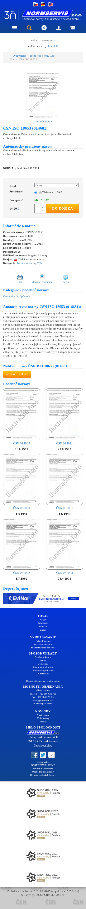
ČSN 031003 (64, 572)
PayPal (43, 660)
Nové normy (43, 715)
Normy (43, 619)
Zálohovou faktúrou (43, 667)
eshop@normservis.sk (43, 700)
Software (43, 626)
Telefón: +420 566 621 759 (43, 693)
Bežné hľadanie (43, 641)
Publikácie (43, 623)
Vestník (43, 721)
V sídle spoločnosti (43, 703)
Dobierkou (43, 663)
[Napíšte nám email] (51, 754)
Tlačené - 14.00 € (52, 192)
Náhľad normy (44, 121)
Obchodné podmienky (43, 771)
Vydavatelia (19, 55)
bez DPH (53, 46)
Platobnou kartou (43, 657)
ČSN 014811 (64, 443)
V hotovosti (43, 673)
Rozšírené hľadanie (43, 644)
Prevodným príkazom (43, 670)
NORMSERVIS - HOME (43, 765)
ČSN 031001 (64, 508)
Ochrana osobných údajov (43, 775)
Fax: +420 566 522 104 (43, 697)
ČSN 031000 (21, 508)
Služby (43, 630)
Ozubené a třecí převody (17, 296)
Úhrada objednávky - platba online (43, 681)
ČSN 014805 (21, 443)
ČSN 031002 (21, 572)
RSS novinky (43, 718)
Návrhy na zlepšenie (43, 768)
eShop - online (43, 690)
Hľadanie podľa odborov (43, 647)
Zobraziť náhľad (17, 374)
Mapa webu (43, 762)
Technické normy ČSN (42, 55)
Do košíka (62, 208)
